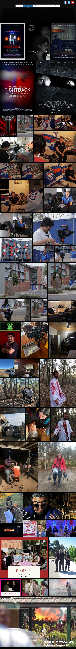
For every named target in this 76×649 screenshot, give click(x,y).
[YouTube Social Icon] (72, 2)
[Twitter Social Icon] (69, 2)
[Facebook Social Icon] (65, 2)
